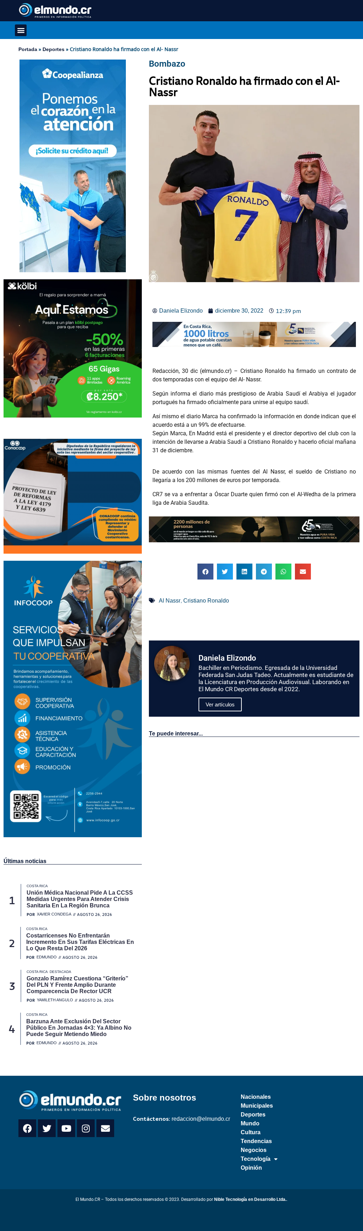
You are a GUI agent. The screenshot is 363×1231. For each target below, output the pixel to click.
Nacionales (256, 1097)
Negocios (254, 1150)
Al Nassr (169, 601)
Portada (27, 49)
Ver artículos (220, 704)
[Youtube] (66, 1128)
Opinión (251, 1168)
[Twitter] (47, 1128)
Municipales (257, 1106)
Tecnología (255, 1159)
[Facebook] (27, 1128)
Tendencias (256, 1141)
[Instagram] (86, 1128)
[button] (21, 30)
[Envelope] (105, 1128)
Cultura (251, 1132)
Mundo (250, 1123)
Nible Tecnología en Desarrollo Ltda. (250, 1199)
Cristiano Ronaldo (206, 601)
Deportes (54, 49)
